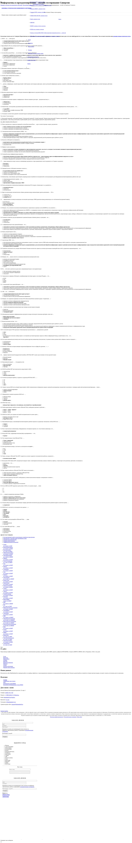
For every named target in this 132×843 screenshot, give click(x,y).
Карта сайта (79, 716)
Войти (29, 63)
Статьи (5, 665)
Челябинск (7, 752)
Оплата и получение (8, 666)
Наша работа (6, 658)
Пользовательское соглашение (70, 716)
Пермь (6, 762)
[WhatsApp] (6, 709)
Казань (6, 750)
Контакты (5, 657)
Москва (7, 745)
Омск (6, 759)
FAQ (4, 682)
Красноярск (8, 754)
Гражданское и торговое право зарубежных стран (15, 538)
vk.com (7, 699)
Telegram (30, 818)
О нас (4, 656)
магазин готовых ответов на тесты (121, 36)
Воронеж (7, 761)
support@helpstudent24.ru (17, 704)
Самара (7, 755)
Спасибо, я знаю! (22, 827)
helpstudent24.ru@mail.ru (9, 697)
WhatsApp (22, 818)
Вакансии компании (8, 662)
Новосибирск (8, 747)
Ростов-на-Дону (9, 757)
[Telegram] (8, 709)
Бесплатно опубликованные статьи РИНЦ (13, 684)
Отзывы (5, 660)
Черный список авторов (9, 667)
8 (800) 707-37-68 (9, 692)
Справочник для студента (9, 681)
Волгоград (7, 764)
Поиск (20, 772)
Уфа (6, 756)
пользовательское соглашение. (27, 786)
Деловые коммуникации (9, 541)
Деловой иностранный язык (9, 539)
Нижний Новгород (9, 751)
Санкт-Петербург (9, 746)
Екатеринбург (8, 749)
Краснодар (7, 760)
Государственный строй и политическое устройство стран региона (19, 537)
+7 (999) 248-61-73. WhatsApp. (12, 695)
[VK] (2, 709)
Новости (5, 663)
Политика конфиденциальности (56, 716)
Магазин (5, 661)
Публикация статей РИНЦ (9, 683)
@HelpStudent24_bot (11, 702)
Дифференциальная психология (10, 542)
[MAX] (4, 709)
